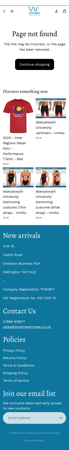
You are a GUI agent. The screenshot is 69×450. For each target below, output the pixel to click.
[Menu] (4, 11)
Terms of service (16, 380)
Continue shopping (35, 64)
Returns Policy (14, 358)
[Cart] (65, 11)
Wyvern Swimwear (27, 433)
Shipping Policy (15, 373)
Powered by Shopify (49, 433)
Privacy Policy (14, 350)
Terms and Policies (34, 440)
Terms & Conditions (18, 365)
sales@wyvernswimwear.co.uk (27, 327)
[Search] (12, 11)
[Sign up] (60, 418)
